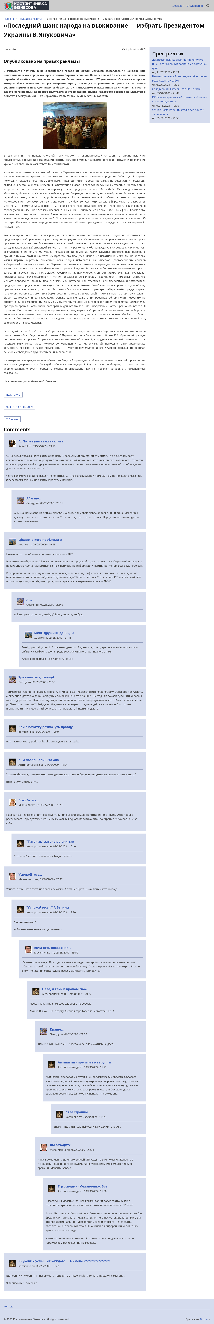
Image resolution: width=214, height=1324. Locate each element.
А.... (29, 600)
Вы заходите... (62, 1145)
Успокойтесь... (30, 874)
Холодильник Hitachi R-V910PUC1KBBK (176, 89)
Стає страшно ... (79, 1112)
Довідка (177, 5)
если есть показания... (52, 948)
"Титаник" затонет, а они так (50, 841)
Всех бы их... (28, 800)
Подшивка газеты (30, 18)
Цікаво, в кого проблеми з (40, 539)
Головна (9, 18)
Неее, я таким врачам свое (64, 989)
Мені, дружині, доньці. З (54, 633)
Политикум (13, 394)
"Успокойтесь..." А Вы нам (47, 907)
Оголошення (194, 5)
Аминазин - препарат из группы (84, 1062)
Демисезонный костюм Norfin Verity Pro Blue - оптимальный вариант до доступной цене (179, 64)
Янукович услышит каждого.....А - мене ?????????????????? (64, 1261)
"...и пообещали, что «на (38, 760)
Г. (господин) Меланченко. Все (82, 1186)
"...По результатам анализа (40, 441)
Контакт (9, 1306)
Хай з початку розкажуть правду (45, 727)
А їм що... (33, 498)
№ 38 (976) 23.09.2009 (19, 407)
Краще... (57, 1029)
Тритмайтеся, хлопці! (36, 677)
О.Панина (12, 419)
